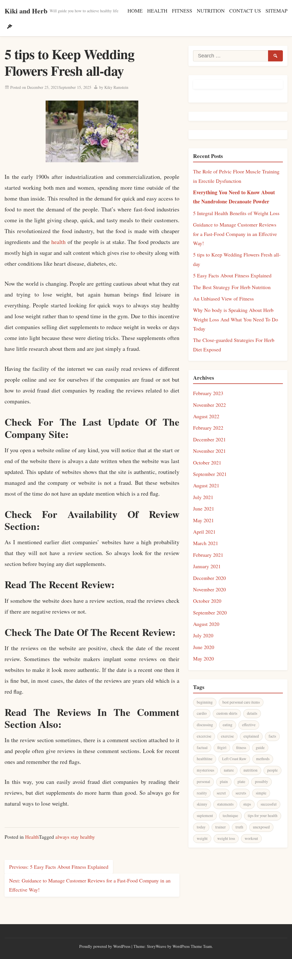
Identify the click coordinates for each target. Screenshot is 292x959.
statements (225, 804)
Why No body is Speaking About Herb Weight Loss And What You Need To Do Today (235, 319)
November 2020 (209, 589)
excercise (204, 736)
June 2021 (203, 508)
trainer (220, 827)
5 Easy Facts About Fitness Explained (232, 275)
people (272, 770)
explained (251, 736)
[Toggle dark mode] (10, 26)
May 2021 (203, 520)
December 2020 (209, 577)
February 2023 (208, 393)
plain (224, 781)
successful (269, 804)
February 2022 (208, 427)
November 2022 (209, 404)
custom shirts (226, 713)
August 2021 (206, 485)
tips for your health (262, 815)
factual (202, 747)
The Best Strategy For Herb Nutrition (232, 287)
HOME (135, 10)
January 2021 (207, 566)
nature (229, 770)
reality (202, 793)
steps (247, 804)
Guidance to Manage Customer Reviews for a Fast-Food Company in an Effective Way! (235, 234)
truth (239, 827)
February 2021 (208, 554)
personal (203, 781)
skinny (202, 804)
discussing (205, 724)
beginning (205, 702)
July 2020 (203, 635)
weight (202, 838)
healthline (204, 758)
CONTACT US (245, 10)
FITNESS (182, 10)
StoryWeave (156, 946)
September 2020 (210, 612)
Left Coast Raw (234, 758)
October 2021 (207, 462)
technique (230, 815)
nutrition (250, 770)
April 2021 (204, 531)
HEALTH (157, 10)
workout (251, 838)
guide (260, 747)
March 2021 (205, 543)
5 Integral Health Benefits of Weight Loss (236, 213)
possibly (261, 781)
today (201, 827)
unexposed (261, 827)
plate (241, 781)
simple (261, 793)
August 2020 (206, 623)
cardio (202, 713)
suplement (205, 815)
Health (32, 836)
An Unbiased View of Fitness (223, 298)
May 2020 (203, 658)
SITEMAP (276, 10)
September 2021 (210, 474)
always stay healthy (75, 836)
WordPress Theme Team (192, 946)
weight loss (226, 838)
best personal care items (241, 702)
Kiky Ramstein (116, 87)
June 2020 (203, 647)
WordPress (121, 946)
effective (249, 724)
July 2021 (203, 497)
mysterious (205, 770)
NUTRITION (211, 10)
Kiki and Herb (26, 11)
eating (227, 724)
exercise (227, 736)
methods (262, 758)
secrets (241, 793)
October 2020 (207, 600)
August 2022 (206, 416)
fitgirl (221, 747)
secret (221, 793)
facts (272, 736)
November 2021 (209, 450)
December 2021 (209, 439)
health (58, 242)
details (252, 713)
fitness (241, 747)
